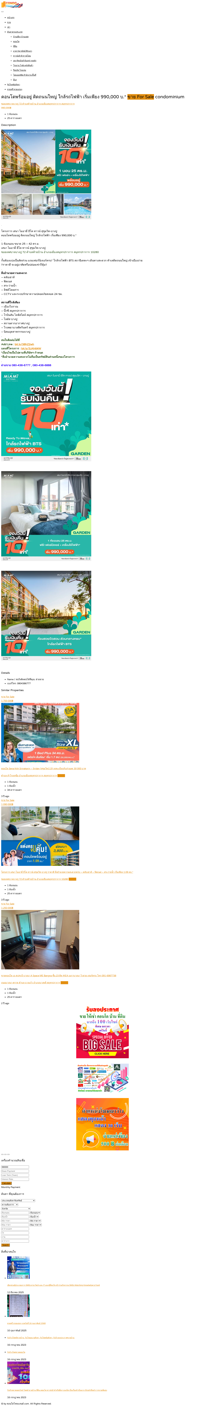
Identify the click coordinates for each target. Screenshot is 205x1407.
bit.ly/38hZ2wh (24, 344)
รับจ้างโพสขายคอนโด (16, 1352)
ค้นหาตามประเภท (15, 32)
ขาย (9, 22)
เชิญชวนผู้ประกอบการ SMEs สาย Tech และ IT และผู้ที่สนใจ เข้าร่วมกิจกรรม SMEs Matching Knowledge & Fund (53, 1285)
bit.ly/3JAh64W (31, 348)
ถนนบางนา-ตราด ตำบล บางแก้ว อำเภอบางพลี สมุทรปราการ (30, 982)
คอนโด (16, 41)
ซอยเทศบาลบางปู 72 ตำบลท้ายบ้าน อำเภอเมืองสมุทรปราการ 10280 (34, 879)
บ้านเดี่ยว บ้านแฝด (21, 37)
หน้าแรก (10, 17)
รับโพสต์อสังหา (13, 84)
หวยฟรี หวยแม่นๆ (14, 89)
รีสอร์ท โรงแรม (19, 70)
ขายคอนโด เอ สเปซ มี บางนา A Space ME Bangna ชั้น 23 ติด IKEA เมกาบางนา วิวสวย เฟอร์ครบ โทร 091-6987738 (58, 975)
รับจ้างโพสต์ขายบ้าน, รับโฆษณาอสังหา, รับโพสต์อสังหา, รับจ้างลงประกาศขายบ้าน (40, 1338)
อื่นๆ (15, 80)
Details (61, 775)
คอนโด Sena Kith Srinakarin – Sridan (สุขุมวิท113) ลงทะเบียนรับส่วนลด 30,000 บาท (43, 768)
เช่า (8, 27)
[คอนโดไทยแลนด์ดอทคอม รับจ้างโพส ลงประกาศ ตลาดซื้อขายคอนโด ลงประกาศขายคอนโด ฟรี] (12, 7)
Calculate (6, 1183)
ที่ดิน (15, 46)
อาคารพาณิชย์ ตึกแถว (22, 51)
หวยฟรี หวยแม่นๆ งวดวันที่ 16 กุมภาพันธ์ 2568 (26, 1323)
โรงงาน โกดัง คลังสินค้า (23, 65)
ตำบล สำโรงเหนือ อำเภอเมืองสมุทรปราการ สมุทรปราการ (29, 775)
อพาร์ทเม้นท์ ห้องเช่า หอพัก (24, 61)
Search (5, 1245)
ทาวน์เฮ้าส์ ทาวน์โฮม (22, 56)
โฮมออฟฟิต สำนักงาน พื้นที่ (24, 75)
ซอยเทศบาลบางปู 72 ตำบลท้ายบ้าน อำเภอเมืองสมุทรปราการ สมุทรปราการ (38, 103)
